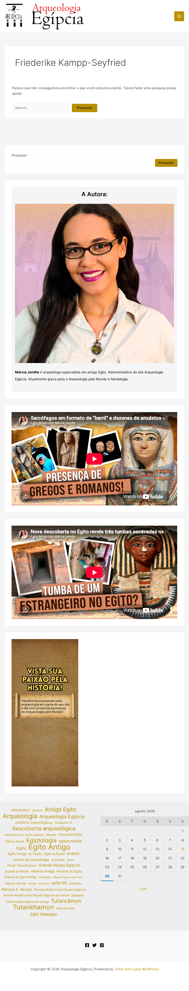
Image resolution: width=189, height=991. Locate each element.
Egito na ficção (54, 854)
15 (182, 849)
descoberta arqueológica (43, 828)
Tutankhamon (33, 907)
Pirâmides (75, 883)
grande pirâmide (17, 871)
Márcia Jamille (15, 883)
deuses (51, 834)
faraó (70, 860)
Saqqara (77, 895)
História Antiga (42, 871)
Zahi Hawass (43, 914)
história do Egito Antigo (20, 877)
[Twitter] (94, 945)
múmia (32, 883)
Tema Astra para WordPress (136, 969)
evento (73, 853)
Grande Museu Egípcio (59, 865)
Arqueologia (20, 816)
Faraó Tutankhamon (21, 865)
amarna (37, 810)
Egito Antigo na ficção (25, 854)
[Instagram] (102, 945)
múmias (44, 883)
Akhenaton (20, 810)
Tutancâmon (66, 901)
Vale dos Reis (65, 908)
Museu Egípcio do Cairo (68, 877)
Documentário (70, 834)
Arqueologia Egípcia (62, 816)
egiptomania (70, 840)
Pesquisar (19, 155)
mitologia (45, 877)
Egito (21, 848)
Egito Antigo (50, 847)
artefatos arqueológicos (33, 822)
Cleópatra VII (63, 822)
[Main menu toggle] (179, 16)
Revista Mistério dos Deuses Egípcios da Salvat (36, 895)
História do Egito (69, 871)
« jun (143, 889)
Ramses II (9, 889)
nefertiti (59, 883)
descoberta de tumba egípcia (24, 834)
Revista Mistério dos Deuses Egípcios (60, 889)
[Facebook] (87, 945)
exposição (58, 860)
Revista (26, 889)
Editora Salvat (14, 841)
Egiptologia (41, 840)
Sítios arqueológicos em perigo (27, 902)
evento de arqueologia (31, 860)
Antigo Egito (60, 809)
